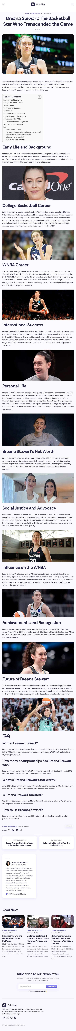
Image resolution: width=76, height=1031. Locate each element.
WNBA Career (8, 105)
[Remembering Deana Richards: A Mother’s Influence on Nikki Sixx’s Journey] (62, 921)
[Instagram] (11, 1018)
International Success (11, 108)
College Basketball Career (13, 103)
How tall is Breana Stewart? (15, 139)
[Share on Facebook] (13, 830)
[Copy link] (21, 830)
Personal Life (8, 111)
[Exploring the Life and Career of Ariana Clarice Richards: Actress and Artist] (38, 921)
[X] (8, 1018)
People (37, 29)
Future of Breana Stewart (13, 124)
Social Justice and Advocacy (14, 116)
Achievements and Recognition (15, 122)
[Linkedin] (15, 1018)
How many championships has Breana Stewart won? (23, 132)
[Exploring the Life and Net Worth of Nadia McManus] (56, 843)
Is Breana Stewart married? (15, 137)
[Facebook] (4, 1018)
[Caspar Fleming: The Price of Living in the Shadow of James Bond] (19, 843)
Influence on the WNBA (12, 119)
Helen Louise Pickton (19, 862)
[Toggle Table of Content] (39, 97)
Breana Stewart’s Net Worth (14, 114)
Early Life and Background (13, 100)
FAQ (5, 127)
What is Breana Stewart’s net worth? (18, 135)
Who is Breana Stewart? (14, 130)
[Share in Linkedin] (17, 830)
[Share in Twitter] (9, 830)
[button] (3, 4)
